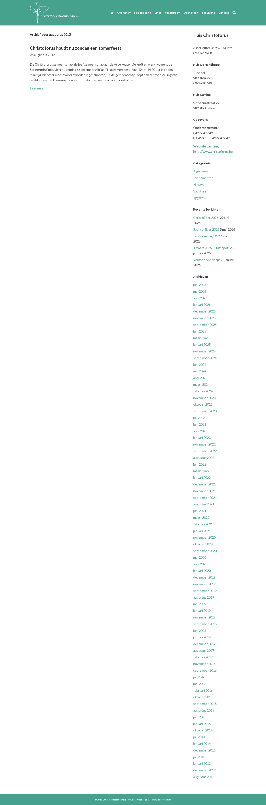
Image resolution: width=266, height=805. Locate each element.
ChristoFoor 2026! (206, 218)
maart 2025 (201, 338)
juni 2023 (199, 424)
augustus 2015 (203, 710)
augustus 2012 (203, 777)
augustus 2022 (203, 458)
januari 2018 (202, 637)
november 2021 (204, 491)
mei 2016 (199, 684)
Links (158, 12)
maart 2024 (201, 384)
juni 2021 (199, 511)
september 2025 (205, 325)
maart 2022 (201, 471)
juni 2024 (199, 365)
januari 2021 (202, 531)
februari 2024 (203, 391)
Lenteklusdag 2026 (206, 236)
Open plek (190, 12)
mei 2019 (199, 604)
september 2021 (205, 498)
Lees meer (37, 88)
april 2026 (200, 298)
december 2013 (204, 750)
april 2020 (200, 564)
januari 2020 (202, 571)
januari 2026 (202, 305)
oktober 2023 (202, 404)
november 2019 (204, 584)
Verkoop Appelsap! (206, 260)
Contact (223, 12)
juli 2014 (199, 737)
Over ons (123, 12)
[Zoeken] (233, 12)
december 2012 (204, 770)
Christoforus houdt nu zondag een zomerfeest (75, 48)
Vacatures (171, 12)
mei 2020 (199, 557)
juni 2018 (199, 631)
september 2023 (205, 411)
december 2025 (204, 311)
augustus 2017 (203, 650)
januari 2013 (202, 763)
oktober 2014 (202, 730)
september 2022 (205, 451)
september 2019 (205, 591)
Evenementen (203, 178)
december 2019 (204, 577)
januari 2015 (202, 724)
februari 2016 (203, 690)
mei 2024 (199, 371)
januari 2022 (202, 477)
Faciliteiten (141, 12)
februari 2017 (203, 657)
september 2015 (205, 704)
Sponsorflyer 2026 (206, 229)
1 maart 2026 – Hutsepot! (211, 248)
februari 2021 (203, 524)
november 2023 (204, 398)
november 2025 (204, 318)
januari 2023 (202, 438)
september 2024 (205, 358)
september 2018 (205, 624)
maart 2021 (201, 517)
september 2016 (205, 670)
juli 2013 (199, 757)
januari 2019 (202, 611)
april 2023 (200, 431)
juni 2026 (199, 285)
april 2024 (200, 378)
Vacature (199, 191)
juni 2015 (199, 717)
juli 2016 (199, 677)
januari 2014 (202, 744)
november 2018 (204, 617)
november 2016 (204, 664)
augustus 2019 (203, 597)
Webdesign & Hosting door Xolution (153, 799)
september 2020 (205, 551)
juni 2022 (199, 464)
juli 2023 (199, 418)
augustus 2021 (203, 504)
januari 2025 (202, 344)
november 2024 (204, 351)
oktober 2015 (202, 697)
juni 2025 (199, 331)
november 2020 (204, 537)
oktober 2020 (202, 544)
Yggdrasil (199, 198)
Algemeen (200, 171)
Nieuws (198, 185)
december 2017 (204, 644)
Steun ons (208, 12)
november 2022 (204, 444)
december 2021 (204, 484)
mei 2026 (199, 291)
